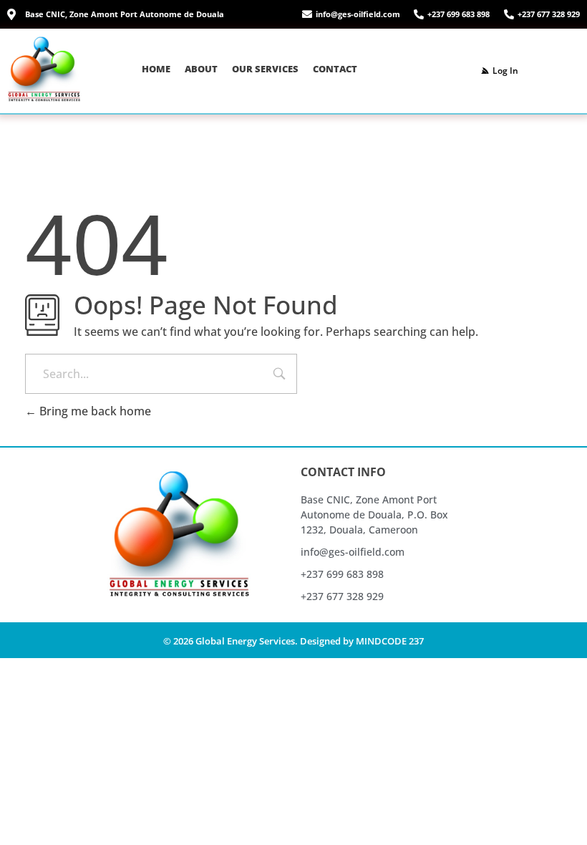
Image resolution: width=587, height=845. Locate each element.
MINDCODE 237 (390, 640)
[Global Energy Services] (44, 69)
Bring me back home (94, 411)
